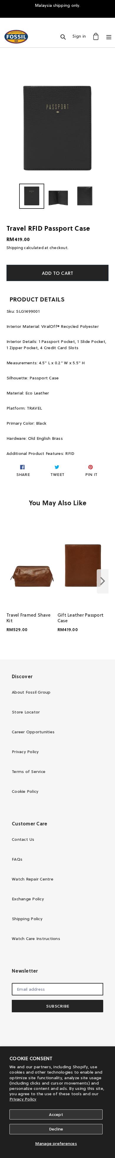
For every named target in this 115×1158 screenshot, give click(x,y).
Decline (56, 1129)
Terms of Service (28, 771)
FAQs (17, 859)
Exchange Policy (28, 899)
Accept (56, 1114)
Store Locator (26, 712)
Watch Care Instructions (36, 939)
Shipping (14, 247)
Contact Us (23, 839)
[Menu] (109, 36)
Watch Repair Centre (32, 879)
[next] (103, 581)
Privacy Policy (23, 1099)
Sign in (81, 36)
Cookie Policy (25, 791)
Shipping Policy (27, 919)
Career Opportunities (33, 732)
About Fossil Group (31, 692)
